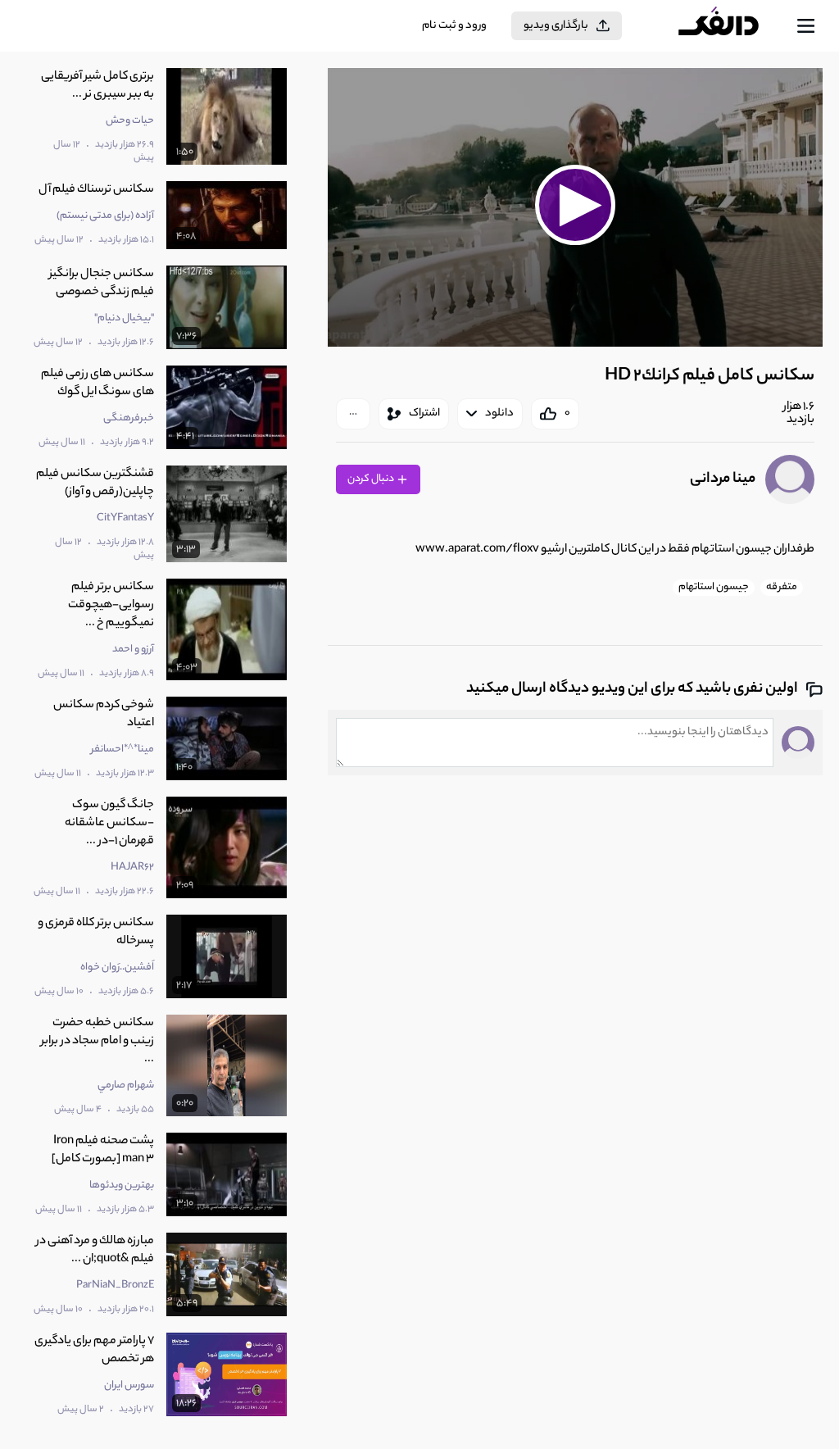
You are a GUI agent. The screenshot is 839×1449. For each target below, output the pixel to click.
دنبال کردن (371, 479)
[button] (575, 205)
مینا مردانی (722, 479)
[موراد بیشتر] (353, 413)
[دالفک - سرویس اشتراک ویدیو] (731, 26)
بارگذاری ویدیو (556, 25)
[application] (575, 207)
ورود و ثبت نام (454, 25)
